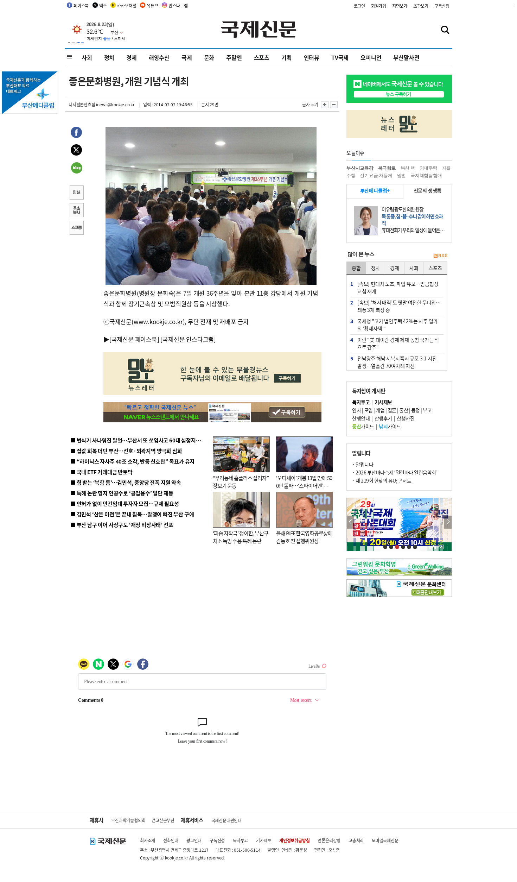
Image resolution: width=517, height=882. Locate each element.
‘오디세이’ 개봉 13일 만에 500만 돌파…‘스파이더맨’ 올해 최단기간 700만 (304, 485)
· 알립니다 (362, 464)
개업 (380, 410)
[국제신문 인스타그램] (188, 339)
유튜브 (152, 5)
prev (350, 522)
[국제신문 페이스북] (134, 339)
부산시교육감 (360, 168)
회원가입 (378, 6)
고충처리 (356, 840)
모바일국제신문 (385, 840)
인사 (356, 410)
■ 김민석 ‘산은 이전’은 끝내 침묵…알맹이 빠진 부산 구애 (132, 514)
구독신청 (441, 6)
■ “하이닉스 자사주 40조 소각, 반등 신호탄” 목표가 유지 (132, 461)
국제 (186, 57)
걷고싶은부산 (163, 820)
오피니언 (370, 57)
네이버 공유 (76, 168)
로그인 (359, 6)
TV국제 (340, 57)
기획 (286, 57)
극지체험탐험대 (426, 175)
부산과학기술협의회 (128, 820)
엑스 (103, 5)
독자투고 (240, 840)
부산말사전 (406, 57)
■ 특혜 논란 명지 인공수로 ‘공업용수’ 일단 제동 (121, 493)
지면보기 (399, 6)
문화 (209, 57)
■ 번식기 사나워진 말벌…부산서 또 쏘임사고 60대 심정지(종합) (140, 440)
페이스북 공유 (76, 133)
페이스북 (81, 5)
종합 (356, 267)
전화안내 (170, 840)
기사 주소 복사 (76, 211)
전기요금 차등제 (376, 175)
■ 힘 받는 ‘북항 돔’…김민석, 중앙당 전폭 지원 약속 (125, 482)
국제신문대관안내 (226, 820)
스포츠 (261, 57)
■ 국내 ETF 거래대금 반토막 (101, 471)
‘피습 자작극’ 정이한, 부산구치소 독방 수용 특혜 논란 (240, 537)
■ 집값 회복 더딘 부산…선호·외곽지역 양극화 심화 (126, 450)
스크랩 (76, 228)
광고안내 (194, 840)
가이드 (363, 426)
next (448, 522)
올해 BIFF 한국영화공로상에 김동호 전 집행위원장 (304, 537)
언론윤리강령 (329, 840)
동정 (415, 410)
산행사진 (405, 418)
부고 (427, 410)
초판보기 (420, 6)
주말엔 (234, 57)
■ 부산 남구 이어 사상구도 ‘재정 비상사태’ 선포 (121, 524)
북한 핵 (408, 168)
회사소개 (147, 840)
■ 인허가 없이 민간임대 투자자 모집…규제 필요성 (124, 503)
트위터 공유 (76, 151)
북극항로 (387, 168)
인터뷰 (311, 57)
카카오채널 (126, 5)
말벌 (401, 175)
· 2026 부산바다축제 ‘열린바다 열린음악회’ (394, 472)
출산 (403, 410)
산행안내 (361, 418)
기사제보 (263, 840)
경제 (131, 57)
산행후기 (383, 418)
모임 (368, 410)
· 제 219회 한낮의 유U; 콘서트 (381, 480)
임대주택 (429, 168)
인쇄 (76, 193)
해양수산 (159, 57)
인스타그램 (177, 5)
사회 (87, 57)
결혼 (392, 410)
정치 (109, 57)
